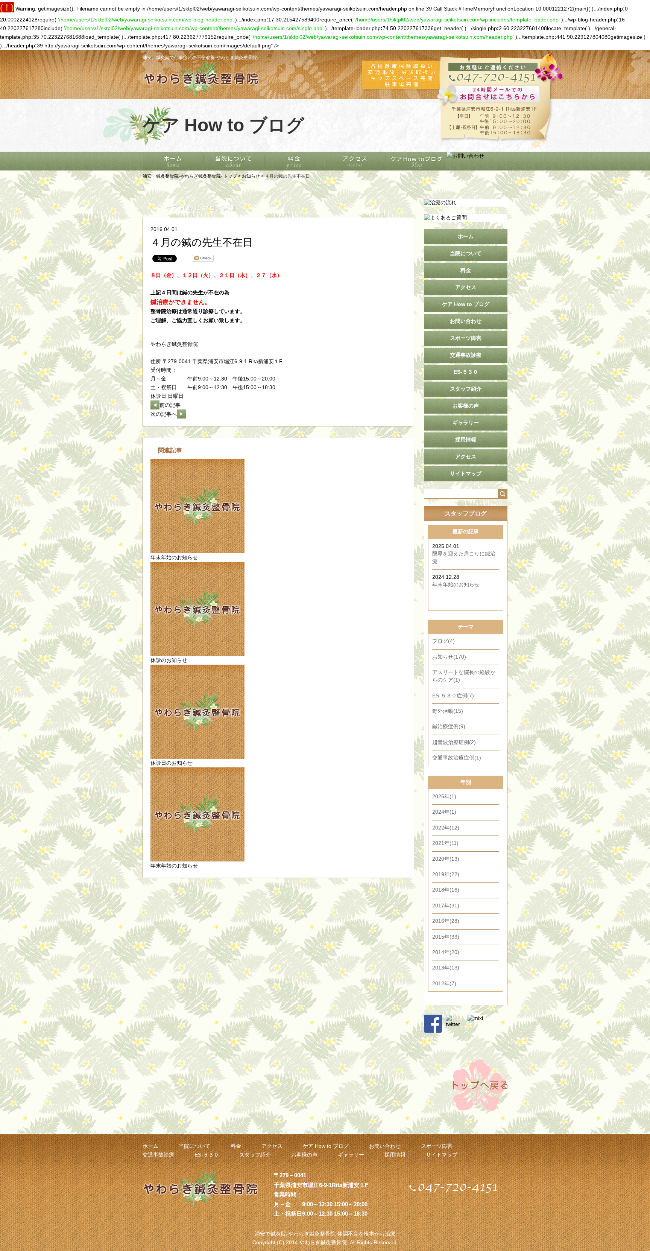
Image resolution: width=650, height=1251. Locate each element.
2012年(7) (444, 983)
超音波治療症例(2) (454, 742)
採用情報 (465, 440)
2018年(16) (445, 890)
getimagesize (626, 37)
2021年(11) (445, 843)
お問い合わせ (465, 321)
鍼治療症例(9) (448, 726)
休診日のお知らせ (171, 763)
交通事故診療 (465, 355)
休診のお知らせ (168, 660)
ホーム (466, 236)
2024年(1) (444, 812)
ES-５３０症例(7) (453, 696)
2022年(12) (445, 828)
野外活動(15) (447, 711)
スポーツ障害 (465, 338)
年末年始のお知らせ (174, 557)
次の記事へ (163, 414)
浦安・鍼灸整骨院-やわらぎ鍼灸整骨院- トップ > (192, 176)
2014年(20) (445, 952)
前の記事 (170, 405)
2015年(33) (445, 937)
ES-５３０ (466, 372)
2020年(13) (445, 859)
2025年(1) (444, 796)
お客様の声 (466, 406)
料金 (465, 270)
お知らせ (251, 176)
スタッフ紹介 (465, 389)
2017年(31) (445, 906)
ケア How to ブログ (465, 304)
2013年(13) (445, 968)
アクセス (465, 287)
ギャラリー (466, 423)
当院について (465, 253)
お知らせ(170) (449, 657)
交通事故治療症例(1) (456, 758)
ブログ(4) (443, 641)
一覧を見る (484, 601)
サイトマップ (465, 473)
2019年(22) (445, 874)
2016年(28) (445, 921)
